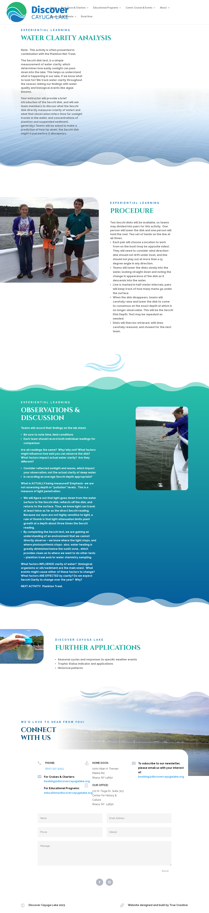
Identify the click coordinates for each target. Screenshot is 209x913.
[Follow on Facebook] (99, 882)
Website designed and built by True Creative (158, 905)
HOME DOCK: (100, 763)
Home (53, 8)
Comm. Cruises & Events (139, 8)
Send (165, 871)
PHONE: (50, 763)
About (163, 8)
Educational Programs (105, 8)
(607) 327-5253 (54, 768)
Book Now (87, 16)
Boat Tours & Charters (73, 8)
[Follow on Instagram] (109, 882)
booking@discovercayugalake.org (67, 781)
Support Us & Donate (61, 16)
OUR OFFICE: (100, 785)
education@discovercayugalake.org (68, 792)
